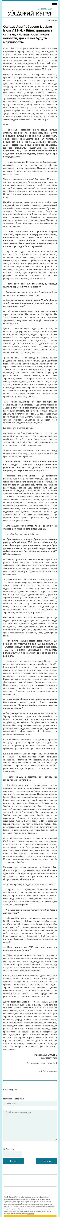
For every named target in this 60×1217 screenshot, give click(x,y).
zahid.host (30, 1213)
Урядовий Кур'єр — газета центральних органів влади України (30, 11)
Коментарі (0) (10, 1089)
